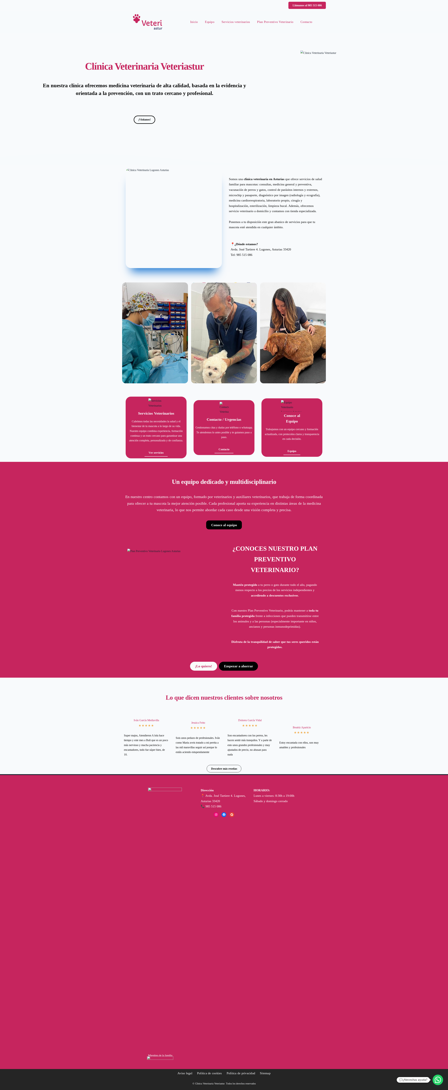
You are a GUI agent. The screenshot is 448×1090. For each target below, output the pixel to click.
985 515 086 (244, 255)
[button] (307, 5)
